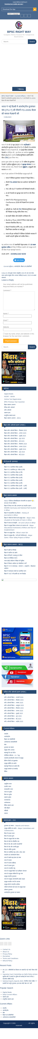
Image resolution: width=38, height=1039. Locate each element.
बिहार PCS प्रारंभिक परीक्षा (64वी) (13, 480)
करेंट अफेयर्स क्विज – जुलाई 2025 (13, 713)
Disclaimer (6, 956)
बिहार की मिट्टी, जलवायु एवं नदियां (13, 555)
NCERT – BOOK (9, 396)
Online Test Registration (12, 399)
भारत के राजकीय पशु (9, 868)
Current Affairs (20, 96)
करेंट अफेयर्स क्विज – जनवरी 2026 (13, 697)
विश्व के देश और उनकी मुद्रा (11, 847)
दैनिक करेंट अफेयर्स (9, 407)
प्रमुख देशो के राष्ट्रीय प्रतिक (12, 884)
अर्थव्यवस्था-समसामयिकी (10, 742)
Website (6, 327)
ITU (20, 209)
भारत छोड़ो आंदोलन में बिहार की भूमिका (14, 561)
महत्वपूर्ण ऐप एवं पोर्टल (10, 752)
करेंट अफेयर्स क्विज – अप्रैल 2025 (13, 721)
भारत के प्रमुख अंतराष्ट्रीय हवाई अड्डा (14, 879)
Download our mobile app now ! (14, 4)
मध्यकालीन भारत (8, 789)
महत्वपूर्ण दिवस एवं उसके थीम (11, 766)
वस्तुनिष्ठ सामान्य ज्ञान (9, 415)
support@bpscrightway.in (20, 2)
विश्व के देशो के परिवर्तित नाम (11, 841)
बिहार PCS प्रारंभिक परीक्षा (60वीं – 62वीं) (15, 486)
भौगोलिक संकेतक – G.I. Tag (12, 755)
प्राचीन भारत (7, 786)
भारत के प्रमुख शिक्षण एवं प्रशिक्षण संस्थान (15, 871)
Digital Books (8, 394)
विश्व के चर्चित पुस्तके (9, 849)
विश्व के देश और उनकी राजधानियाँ (13, 844)
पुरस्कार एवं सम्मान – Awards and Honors (16, 826)
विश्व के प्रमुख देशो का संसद (11, 839)
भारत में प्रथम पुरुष (9, 865)
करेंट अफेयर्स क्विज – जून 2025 (13, 716)
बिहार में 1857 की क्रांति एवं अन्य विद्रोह (15, 574)
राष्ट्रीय (6, 734)
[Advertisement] (19, 66)
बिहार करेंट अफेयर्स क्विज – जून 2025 (14, 438)
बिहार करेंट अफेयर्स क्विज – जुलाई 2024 (15, 449)
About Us (6, 952)
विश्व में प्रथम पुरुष (9, 836)
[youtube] (29, 15)
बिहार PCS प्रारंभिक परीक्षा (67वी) (13, 472)
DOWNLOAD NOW (18, 254)
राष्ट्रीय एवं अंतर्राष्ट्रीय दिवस (11, 855)
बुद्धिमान (25, 167)
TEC (6, 157)
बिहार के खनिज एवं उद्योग (10, 553)
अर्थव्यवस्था (7, 802)
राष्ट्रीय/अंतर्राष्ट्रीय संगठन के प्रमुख (13, 758)
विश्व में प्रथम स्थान (9, 833)
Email (5, 320)
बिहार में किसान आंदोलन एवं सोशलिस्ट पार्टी (15, 563)
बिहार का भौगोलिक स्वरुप (10, 558)
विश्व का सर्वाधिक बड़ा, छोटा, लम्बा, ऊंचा (14, 852)
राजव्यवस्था (7, 800)
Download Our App (9, 9)
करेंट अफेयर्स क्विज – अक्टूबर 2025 (14, 705)
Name (6, 313)
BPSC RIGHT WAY (19, 31)
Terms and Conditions (10, 958)
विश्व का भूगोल (8, 794)
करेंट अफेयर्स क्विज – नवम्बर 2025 (13, 703)
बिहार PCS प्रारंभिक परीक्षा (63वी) (13, 483)
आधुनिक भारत (8, 784)
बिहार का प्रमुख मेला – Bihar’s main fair (16, 533)
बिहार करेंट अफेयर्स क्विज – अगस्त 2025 (15, 433)
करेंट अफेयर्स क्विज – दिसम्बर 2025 (14, 700)
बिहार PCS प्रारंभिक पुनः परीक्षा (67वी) (14, 469)
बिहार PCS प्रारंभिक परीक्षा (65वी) (13, 478)
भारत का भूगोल (8, 792)
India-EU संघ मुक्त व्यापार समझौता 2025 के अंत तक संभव (18, 273)
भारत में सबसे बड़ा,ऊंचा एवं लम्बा (12, 857)
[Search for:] (19, 41)
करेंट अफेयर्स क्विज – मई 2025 (12, 719)
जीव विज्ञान (7, 808)
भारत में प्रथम (8, 860)
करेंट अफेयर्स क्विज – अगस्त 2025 (13, 711)
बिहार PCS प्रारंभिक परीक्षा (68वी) (13, 467)
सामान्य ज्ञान (7, 413)
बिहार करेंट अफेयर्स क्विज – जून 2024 (14, 452)
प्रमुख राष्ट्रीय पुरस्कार (10, 876)
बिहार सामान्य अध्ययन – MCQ (12, 418)
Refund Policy (7, 961)
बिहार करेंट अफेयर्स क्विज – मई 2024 (14, 454)
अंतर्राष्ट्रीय (17, 266)
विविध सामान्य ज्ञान (9, 805)
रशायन (6, 813)
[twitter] (25, 15)
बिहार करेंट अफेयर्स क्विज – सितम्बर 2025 (15, 430)
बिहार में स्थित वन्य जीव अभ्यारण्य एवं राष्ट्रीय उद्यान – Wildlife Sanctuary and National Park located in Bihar (20, 508)
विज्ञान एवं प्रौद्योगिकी (26, 266)
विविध (5, 771)
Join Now (20, 260)
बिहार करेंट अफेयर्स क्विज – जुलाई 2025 (15, 436)
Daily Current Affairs (10, 994)
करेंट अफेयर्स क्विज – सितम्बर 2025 (14, 708)
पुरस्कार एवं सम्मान (9, 747)
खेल (5, 744)
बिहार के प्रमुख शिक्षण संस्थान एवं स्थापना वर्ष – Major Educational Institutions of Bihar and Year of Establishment (20, 527)
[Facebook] (22, 15)
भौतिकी (6, 810)
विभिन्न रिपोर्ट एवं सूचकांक (11, 761)
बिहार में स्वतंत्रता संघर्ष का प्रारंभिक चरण (15, 571)
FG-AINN (13, 182)
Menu (21, 89)
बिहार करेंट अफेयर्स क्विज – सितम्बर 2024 (15, 444)
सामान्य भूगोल (7, 797)
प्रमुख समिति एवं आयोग (10, 763)
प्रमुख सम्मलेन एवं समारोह (11, 769)
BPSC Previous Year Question (14, 402)
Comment (7, 290)
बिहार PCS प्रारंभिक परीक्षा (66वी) (13, 475)
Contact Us (6, 949)
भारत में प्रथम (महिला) (10, 863)
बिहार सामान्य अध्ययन (10, 405)
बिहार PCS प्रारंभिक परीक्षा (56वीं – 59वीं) (15, 488)
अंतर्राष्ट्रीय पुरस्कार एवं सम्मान (12, 892)
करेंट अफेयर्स (7, 410)
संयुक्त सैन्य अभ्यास (9, 750)
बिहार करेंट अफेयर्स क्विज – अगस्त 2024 (15, 446)
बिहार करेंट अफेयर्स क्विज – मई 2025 (14, 441)
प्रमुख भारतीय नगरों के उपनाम (12, 881)
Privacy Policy (7, 954)
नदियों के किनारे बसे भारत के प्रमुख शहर (14, 887)
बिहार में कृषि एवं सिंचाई (10, 550)
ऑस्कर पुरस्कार (8, 890)
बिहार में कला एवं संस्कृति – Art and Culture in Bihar (20, 523)
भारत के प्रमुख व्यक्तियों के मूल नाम (13, 873)
